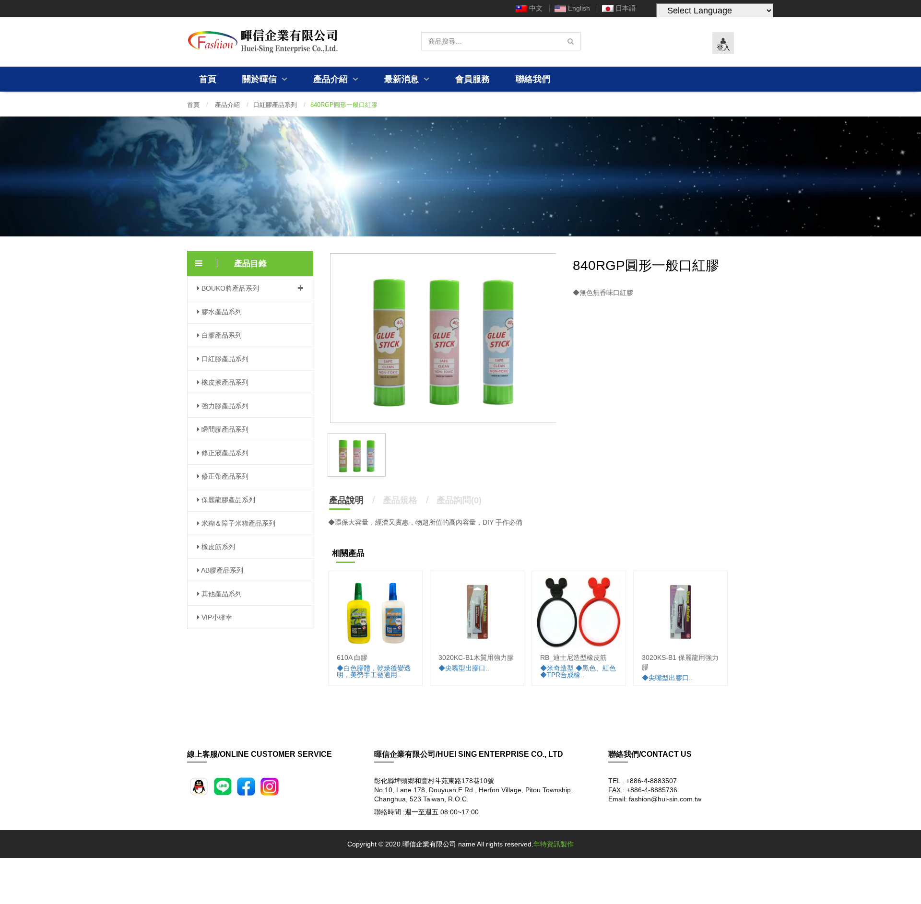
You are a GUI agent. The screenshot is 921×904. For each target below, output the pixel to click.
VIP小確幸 (216, 617)
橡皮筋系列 (217, 546)
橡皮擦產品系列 (224, 382)
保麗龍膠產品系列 (227, 499)
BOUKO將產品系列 (229, 288)
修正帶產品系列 (224, 476)
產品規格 (400, 500)
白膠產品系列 (221, 335)
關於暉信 (260, 79)
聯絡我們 (533, 79)
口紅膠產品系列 (275, 104)
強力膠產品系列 (224, 405)
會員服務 (472, 79)
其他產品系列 (221, 593)
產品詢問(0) (459, 500)
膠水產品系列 (221, 311)
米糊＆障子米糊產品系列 (237, 523)
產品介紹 (331, 79)
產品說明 (346, 500)
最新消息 (402, 79)
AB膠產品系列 (221, 570)
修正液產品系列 (224, 452)
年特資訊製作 (553, 844)
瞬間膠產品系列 (224, 429)
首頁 (207, 79)
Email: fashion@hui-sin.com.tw (654, 799)
